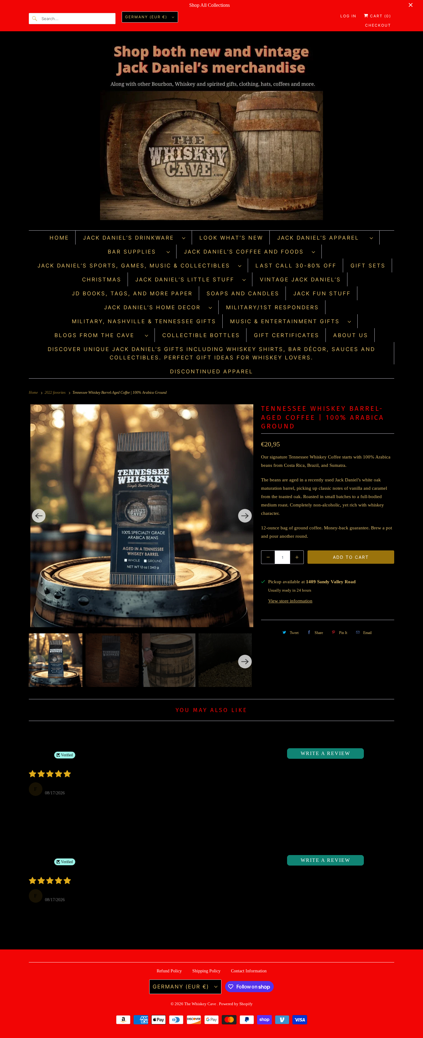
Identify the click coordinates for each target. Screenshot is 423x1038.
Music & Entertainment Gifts (287, 321)
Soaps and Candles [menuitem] (243, 293)
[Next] (245, 516)
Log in (348, 16)
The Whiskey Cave (200, 1003)
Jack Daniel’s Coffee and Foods (246, 252)
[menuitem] (134, 238)
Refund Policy (169, 971)
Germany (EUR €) (147, 17)
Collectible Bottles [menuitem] (201, 335)
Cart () (379, 16)
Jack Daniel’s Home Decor (155, 307)
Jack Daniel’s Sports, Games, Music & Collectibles (136, 266)
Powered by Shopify (236, 1003)
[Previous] (39, 516)
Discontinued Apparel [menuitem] (211, 371)
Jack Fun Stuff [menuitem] (322, 293)
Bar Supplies (136, 252)
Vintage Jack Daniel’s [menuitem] (300, 279)
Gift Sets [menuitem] (368, 266)
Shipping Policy (206, 971)
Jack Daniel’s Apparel (322, 238)
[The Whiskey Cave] (211, 132)
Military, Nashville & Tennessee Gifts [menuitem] (144, 321)
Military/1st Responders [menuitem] (272, 307)
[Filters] (372, 753)
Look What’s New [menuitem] (231, 238)
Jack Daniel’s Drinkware (131, 238)
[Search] (35, 18)
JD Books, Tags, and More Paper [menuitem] (132, 293)
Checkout (378, 25)
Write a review (325, 753)
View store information (290, 600)
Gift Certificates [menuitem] (286, 335)
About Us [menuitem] (350, 335)
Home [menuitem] (59, 238)
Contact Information (249, 971)
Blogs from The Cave (98, 335)
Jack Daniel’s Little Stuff (187, 279)
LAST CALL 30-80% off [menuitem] (296, 266)
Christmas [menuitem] (101, 279)
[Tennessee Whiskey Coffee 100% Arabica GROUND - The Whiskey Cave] (141, 515)
